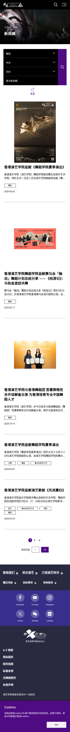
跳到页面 (25, 549)
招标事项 (28, 582)
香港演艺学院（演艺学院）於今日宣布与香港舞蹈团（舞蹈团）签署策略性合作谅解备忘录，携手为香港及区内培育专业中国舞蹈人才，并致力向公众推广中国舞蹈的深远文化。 (34, 408)
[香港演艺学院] (13, 4)
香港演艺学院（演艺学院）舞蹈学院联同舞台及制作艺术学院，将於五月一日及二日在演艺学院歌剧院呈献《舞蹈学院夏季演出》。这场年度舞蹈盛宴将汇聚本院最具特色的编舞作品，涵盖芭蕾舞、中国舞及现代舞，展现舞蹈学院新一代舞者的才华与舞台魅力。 (34, 176)
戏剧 (45, 508)
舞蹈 (10, 185)
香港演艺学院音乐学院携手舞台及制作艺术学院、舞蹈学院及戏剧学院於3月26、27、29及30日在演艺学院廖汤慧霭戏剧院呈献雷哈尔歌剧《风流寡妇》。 (34, 499)
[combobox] (30, 53)
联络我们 (9, 572)
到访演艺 (28, 572)
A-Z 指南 (8, 650)
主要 (10, 463)
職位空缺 (8, 582)
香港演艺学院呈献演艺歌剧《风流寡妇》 (35, 490)
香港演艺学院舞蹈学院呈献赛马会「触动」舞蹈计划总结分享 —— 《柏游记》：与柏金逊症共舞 (34, 278)
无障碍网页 (9, 678)
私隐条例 (8, 671)
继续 (56, 725)
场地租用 (48, 582)
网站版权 (8, 657)
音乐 (10, 508)
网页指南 (8, 664)
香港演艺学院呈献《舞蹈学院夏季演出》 (35, 167)
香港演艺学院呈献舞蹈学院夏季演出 (31, 445)
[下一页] (39, 540)
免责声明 (8, 685)
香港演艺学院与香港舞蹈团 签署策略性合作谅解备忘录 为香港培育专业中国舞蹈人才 (33, 394)
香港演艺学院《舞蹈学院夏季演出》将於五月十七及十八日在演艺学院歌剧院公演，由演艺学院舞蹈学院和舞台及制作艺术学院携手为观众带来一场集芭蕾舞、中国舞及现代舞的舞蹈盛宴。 (34, 454)
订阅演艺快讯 (50, 572)
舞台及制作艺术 (41, 463)
